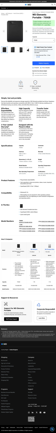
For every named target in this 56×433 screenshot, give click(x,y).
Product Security (32, 398)
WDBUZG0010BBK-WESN (47, 221)
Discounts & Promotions (7, 366)
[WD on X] (37, 412)
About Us (30, 360)
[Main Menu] (2, 4)
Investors (30, 380)
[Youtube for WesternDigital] (44, 413)
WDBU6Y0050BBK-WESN (28, 231)
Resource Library (32, 395)
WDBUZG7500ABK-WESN (25, 222)
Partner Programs (5, 403)
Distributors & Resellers (7, 377)
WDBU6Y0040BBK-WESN (47, 228)
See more (50, 33)
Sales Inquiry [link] (44, 63)
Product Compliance (28, 427)
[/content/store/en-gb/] (28, 4)
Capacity (34, 37)
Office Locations (32, 383)
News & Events (32, 363)
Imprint (36, 427)
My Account (4, 360)
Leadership (31, 366)
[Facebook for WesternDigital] (40, 413)
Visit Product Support (11, 319)
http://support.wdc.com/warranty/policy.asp (19, 335)
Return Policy (4, 374)
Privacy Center (31, 372)
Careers (30, 377)
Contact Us (31, 386)
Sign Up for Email (5, 363)
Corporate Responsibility (34, 369)
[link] (35, 67)
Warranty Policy (5, 372)
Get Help (30, 392)
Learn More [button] (45, 73)
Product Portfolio (5, 369)
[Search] (54, 4)
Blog (29, 374)
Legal (7, 427)
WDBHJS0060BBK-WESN (47, 231)
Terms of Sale (20, 427)
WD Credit (3, 398)
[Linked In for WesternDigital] (33, 413)
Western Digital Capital (7, 412)
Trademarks (12, 427)
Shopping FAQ (5, 380)
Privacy (3, 427)
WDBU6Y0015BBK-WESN (25, 226)
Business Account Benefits (8, 392)
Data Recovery (5, 395)
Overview (3, 8)
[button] (4, 49)
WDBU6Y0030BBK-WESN (28, 228)
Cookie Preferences (43, 427)
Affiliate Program (5, 406)
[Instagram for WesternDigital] (29, 413)
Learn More (44, 1)
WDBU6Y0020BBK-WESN (47, 225)
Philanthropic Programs (7, 409)
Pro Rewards (4, 401)
